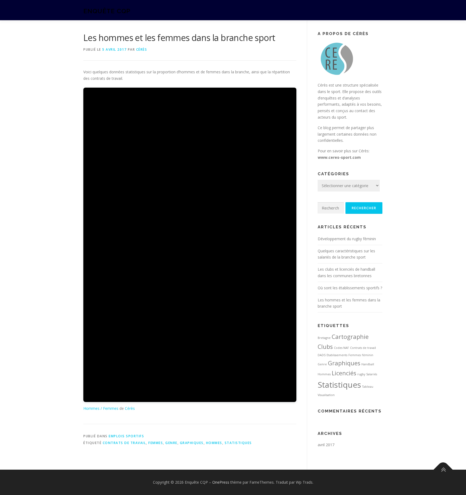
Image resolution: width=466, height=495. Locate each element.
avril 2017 (326, 444)
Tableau (367, 387)
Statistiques (238, 443)
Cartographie (350, 337)
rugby (361, 374)
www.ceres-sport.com (339, 157)
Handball (367, 364)
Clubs (325, 346)
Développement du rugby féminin (347, 238)
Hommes (214, 443)
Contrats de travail (124, 443)
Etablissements (337, 355)
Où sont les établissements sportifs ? (350, 287)
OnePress (220, 482)
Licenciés (344, 373)
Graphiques (192, 443)
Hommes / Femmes (100, 408)
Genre (171, 443)
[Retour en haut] (443, 469)
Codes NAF (341, 348)
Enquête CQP (107, 11)
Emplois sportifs (126, 436)
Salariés (371, 374)
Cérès (141, 49)
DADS (321, 355)
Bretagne (324, 338)
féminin (367, 355)
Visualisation (326, 395)
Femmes (155, 443)
